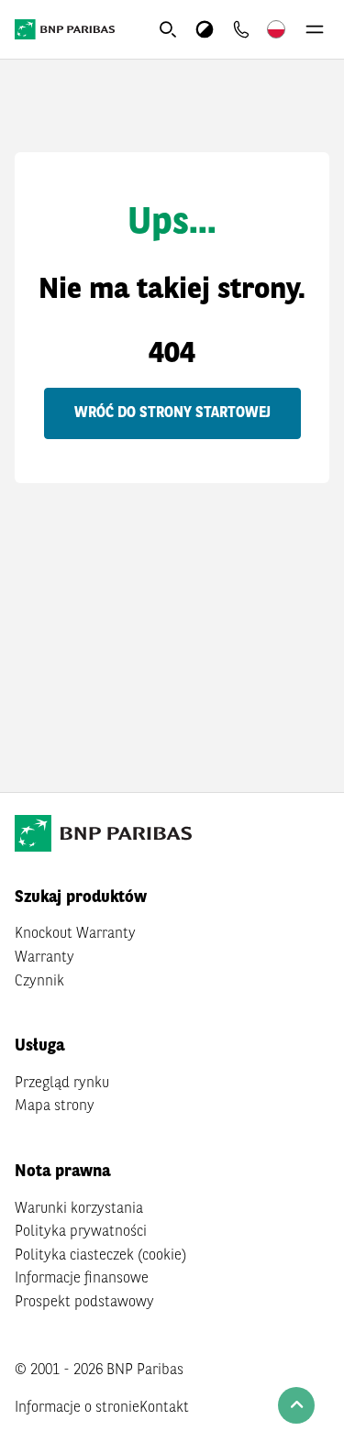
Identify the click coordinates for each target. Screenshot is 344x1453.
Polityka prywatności (81, 1232)
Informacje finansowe (82, 1278)
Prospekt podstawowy (84, 1302)
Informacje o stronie (77, 1408)
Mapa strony (54, 1106)
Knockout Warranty (75, 934)
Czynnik (39, 981)
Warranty (44, 958)
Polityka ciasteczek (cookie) (100, 1256)
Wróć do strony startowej (172, 413)
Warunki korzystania (79, 1209)
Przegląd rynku (62, 1083)
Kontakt (164, 1408)
